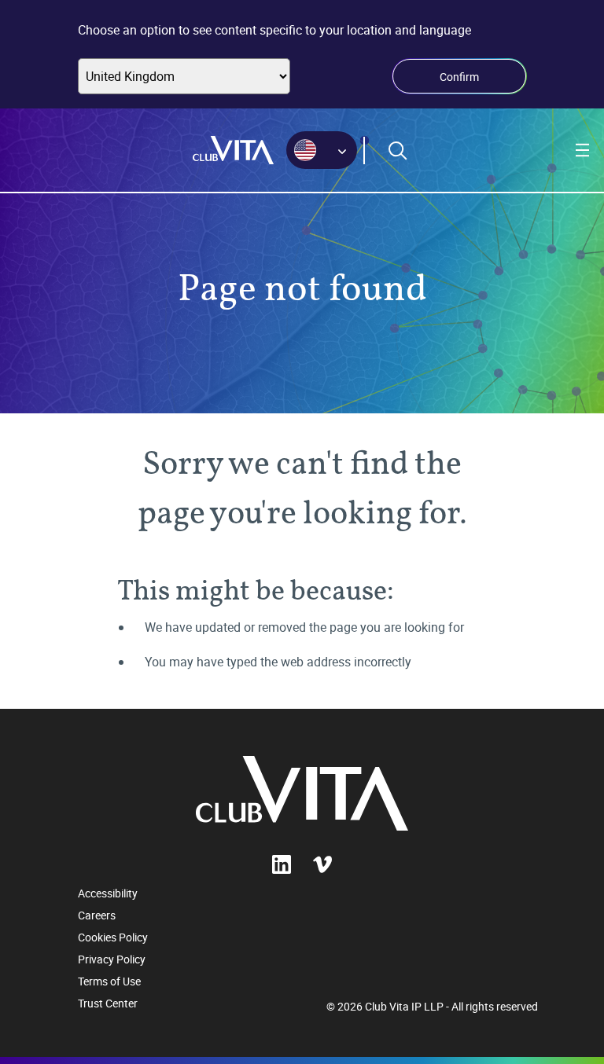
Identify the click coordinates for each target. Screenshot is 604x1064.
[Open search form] (398, 151)
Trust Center (108, 1003)
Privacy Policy (111, 959)
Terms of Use (109, 981)
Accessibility (108, 893)
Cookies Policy (113, 937)
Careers (97, 915)
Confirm (459, 76)
